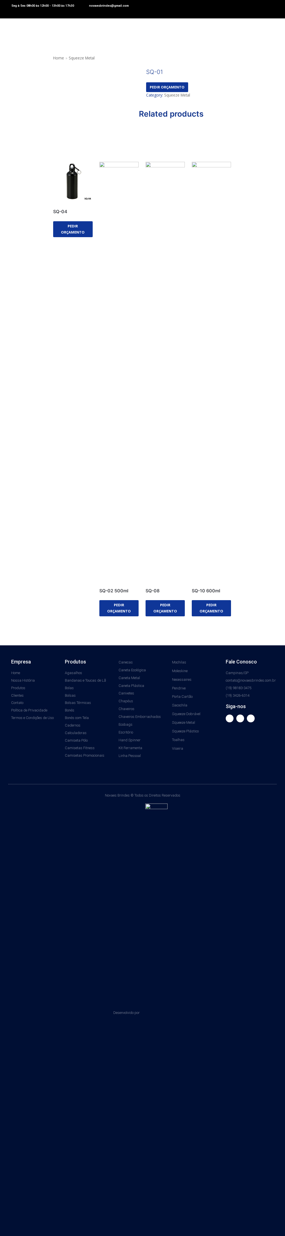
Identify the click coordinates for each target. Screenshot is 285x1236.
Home (58, 58)
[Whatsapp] (251, 718)
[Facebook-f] (230, 718)
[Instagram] (240, 718)
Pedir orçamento (167, 87)
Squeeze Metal (82, 58)
